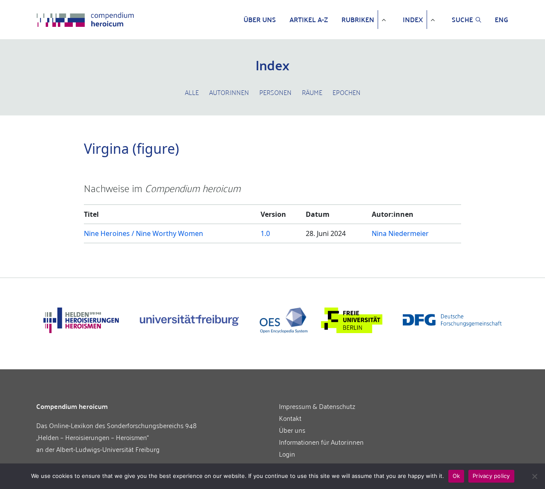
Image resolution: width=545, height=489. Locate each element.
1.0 (265, 233)
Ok (456, 475)
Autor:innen (229, 92)
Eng (501, 20)
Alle (192, 92)
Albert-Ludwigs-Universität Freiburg (108, 449)
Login (287, 454)
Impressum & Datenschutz (317, 406)
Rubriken (357, 20)
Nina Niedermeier (400, 233)
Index (413, 20)
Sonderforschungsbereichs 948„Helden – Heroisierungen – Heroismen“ (116, 431)
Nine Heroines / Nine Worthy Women (143, 233)
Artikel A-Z (309, 20)
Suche (462, 20)
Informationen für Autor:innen (321, 442)
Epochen (347, 92)
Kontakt (290, 418)
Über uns (260, 20)
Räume (312, 92)
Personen (275, 92)
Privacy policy (491, 475)
